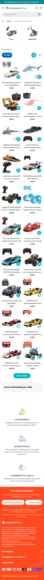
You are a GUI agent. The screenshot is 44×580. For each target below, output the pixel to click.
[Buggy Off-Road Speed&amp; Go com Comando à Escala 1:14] (11, 195)
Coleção (8, 21)
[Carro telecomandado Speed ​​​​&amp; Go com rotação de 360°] (32, 195)
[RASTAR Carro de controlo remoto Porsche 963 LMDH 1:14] (11, 351)
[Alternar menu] (3, 8)
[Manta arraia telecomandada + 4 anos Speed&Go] (32, 101)
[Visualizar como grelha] (33, 55)
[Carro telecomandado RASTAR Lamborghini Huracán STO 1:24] (11, 257)
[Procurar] (39, 14)
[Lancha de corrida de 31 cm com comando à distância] (11, 164)
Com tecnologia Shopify (29, 576)
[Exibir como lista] (39, 55)
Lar (3, 21)
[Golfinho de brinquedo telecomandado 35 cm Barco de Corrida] (11, 132)
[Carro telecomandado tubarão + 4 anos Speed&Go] (32, 351)
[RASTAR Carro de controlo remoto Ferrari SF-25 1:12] (11, 319)
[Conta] (36, 8)
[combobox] (22, 14)
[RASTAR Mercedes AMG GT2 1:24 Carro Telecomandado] (32, 164)
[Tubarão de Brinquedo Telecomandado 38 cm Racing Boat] (32, 70)
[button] (37, 34)
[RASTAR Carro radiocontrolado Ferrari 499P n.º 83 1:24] (32, 319)
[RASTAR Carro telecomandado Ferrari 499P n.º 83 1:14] (32, 288)
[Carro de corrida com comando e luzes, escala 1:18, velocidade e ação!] (32, 226)
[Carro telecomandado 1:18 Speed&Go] (11, 288)
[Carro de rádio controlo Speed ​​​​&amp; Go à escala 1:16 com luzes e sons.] (11, 226)
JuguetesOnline (13, 576)
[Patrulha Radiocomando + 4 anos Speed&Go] (11, 70)
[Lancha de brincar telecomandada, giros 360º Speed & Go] (32, 132)
